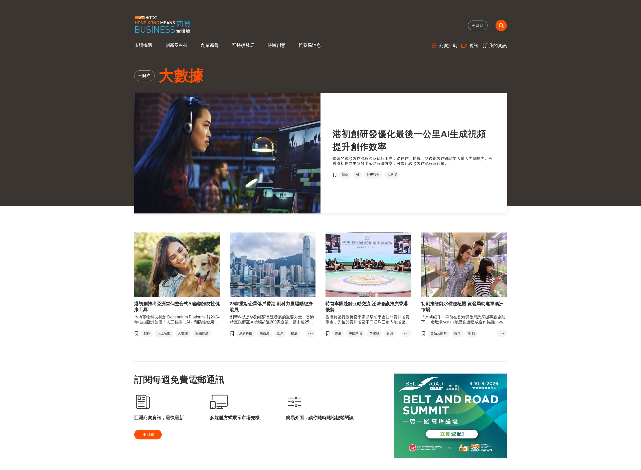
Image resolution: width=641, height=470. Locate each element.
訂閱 (150, 434)
